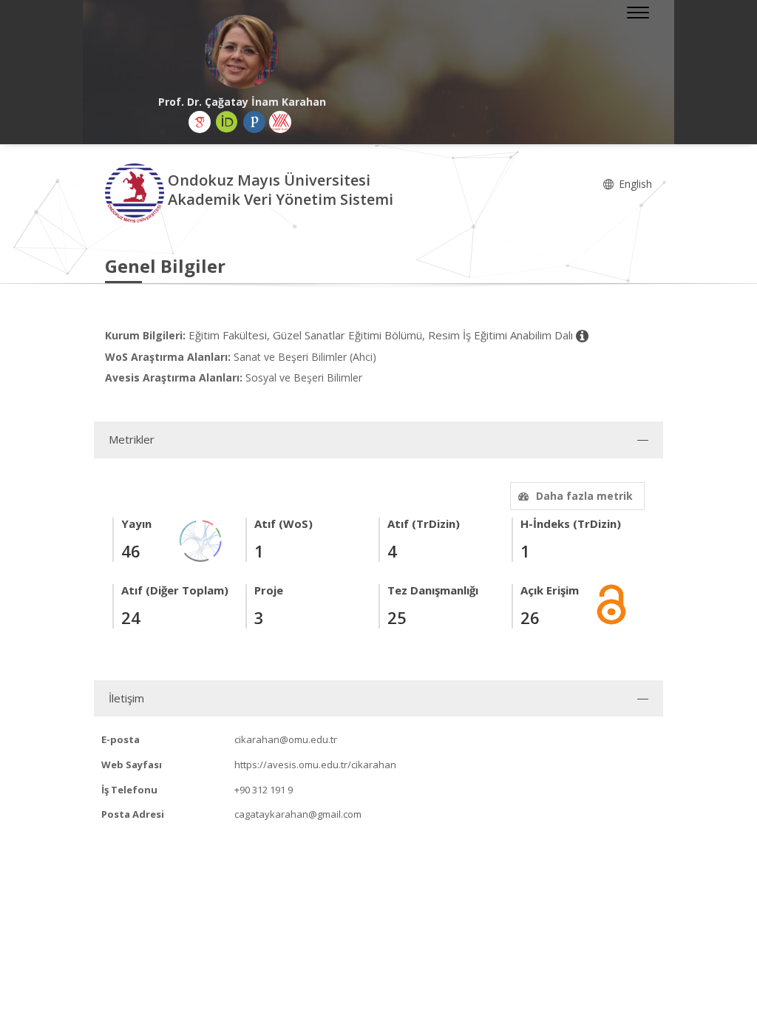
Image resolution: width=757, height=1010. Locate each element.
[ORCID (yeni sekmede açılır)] (227, 122)
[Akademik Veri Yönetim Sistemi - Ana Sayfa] (136, 192)
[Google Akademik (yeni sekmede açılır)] (200, 122)
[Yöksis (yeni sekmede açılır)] (280, 122)
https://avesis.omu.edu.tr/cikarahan (315, 764)
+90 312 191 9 (263, 789)
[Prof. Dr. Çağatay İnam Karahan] (241, 52)
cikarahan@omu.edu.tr (285, 739)
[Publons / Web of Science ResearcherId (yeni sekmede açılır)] (254, 122)
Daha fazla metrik (584, 496)
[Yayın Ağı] (201, 539)
